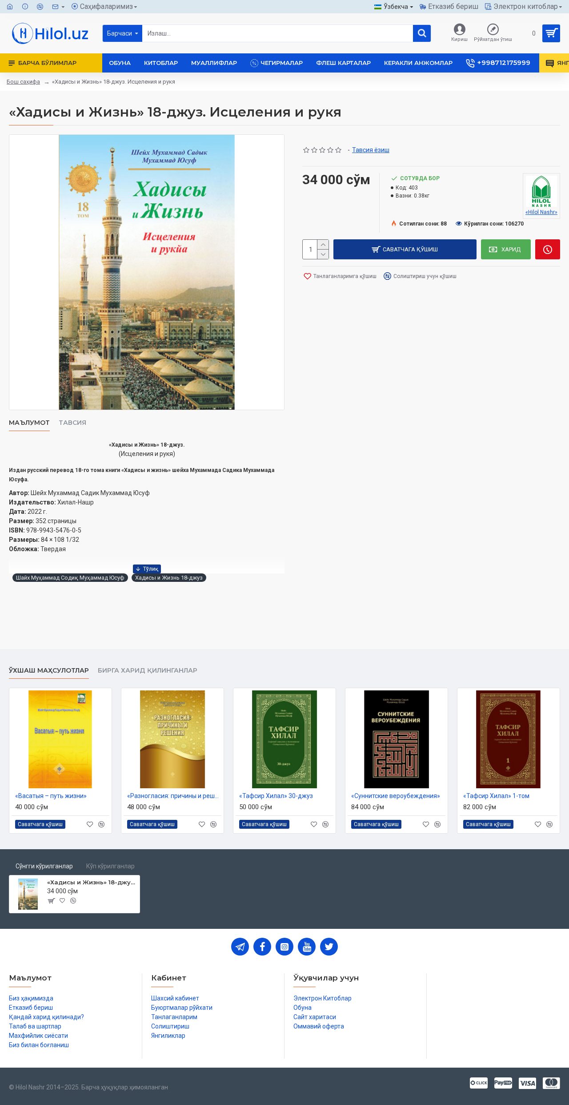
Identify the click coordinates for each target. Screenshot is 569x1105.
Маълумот (29, 423)
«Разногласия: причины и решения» (174, 795)
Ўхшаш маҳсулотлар (49, 670)
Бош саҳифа (23, 81)
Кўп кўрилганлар (110, 866)
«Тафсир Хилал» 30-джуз (276, 795)
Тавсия (72, 423)
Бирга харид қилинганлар (147, 670)
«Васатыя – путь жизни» (51, 795)
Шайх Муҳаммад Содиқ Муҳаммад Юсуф (70, 577)
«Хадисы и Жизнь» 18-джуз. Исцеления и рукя (91, 882)
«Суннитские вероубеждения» (395, 795)
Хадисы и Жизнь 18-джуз (169, 577)
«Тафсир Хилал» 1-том (496, 795)
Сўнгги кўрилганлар (44, 866)
